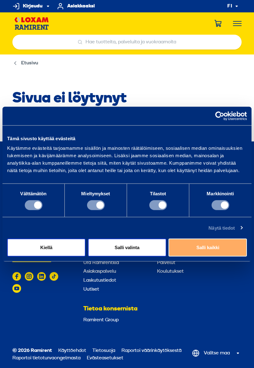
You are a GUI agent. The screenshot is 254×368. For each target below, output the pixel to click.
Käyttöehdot (72, 350)
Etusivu (29, 63)
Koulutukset (170, 271)
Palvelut (166, 262)
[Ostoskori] (218, 23)
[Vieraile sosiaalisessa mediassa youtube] (16, 288)
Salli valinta (127, 247)
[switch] (96, 205)
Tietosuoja (103, 350)
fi (229, 6)
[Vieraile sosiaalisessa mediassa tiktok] (54, 276)
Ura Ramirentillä (101, 262)
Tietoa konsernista (110, 309)
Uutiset (91, 289)
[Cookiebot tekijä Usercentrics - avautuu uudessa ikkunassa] (220, 115)
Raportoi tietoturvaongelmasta (46, 358)
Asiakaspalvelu (99, 271)
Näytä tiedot (221, 227)
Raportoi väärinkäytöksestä (151, 350)
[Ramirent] (31, 24)
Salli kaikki (207, 247)
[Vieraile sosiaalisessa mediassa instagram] (29, 276)
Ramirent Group (101, 320)
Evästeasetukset (105, 358)
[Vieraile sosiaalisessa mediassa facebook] (16, 276)
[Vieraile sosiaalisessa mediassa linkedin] (41, 276)
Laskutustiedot (99, 280)
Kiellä (46, 247)
